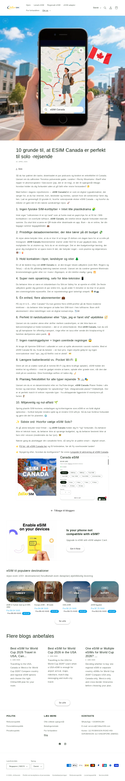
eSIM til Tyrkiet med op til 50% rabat (18, 606)
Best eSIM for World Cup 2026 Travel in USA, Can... (24, 652)
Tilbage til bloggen (64, 510)
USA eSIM (67, 605)
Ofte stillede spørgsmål (54, 722)
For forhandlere (50, 731)
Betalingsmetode (51, 726)
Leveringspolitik (90, 775)
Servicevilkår (104, 775)
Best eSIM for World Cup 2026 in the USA (62, 650)
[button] (46, 10)
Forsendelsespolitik (14, 726)
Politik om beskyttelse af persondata (36, 775)
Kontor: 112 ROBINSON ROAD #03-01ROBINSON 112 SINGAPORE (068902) (100, 732)
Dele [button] (20, 169)
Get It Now (75, 549)
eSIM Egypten (96, 605)
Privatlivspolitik (13, 731)
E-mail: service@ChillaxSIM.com (96, 726)
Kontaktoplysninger (59, 775)
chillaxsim (16, 775)
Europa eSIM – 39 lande (44, 605)
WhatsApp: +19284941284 (93, 722)
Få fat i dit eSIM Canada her (33, 446)
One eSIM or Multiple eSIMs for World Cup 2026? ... (99, 652)
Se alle (62, 621)
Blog (46, 735)
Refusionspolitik (13, 722)
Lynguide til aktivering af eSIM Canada (89, 452)
